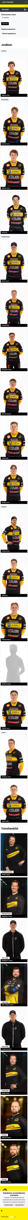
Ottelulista (5, 23)
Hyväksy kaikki (9, 1205)
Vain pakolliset (19, 1205)
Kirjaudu (5, 9)
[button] (14, 75)
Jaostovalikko (14, 2)
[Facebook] (2, 1211)
